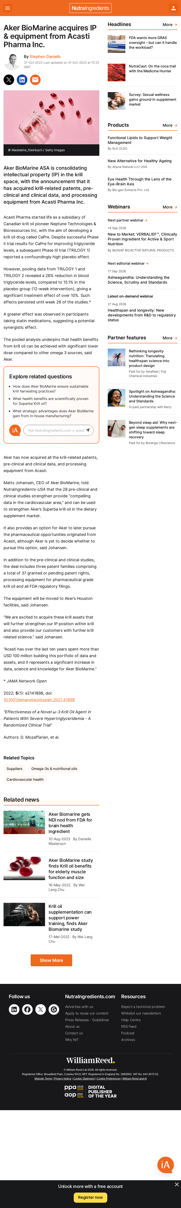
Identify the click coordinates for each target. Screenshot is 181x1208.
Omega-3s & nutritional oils (54, 768)
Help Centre (130, 1020)
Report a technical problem (143, 1006)
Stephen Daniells (45, 56)
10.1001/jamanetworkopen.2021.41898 (39, 699)
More (170, 24)
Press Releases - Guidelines (87, 1020)
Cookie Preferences (109, 1078)
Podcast (127, 1033)
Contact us (74, 1033)
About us (72, 1026)
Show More (51, 960)
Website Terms (43, 1078)
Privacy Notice (62, 1078)
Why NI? (71, 1039)
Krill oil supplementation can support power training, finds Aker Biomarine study (70, 918)
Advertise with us (79, 1006)
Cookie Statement (84, 1078)
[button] (165, 1165)
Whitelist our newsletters (141, 1013)
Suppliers (15, 768)
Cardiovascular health (25, 779)
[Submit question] (89, 430)
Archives (128, 1039)
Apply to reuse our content (86, 1013)
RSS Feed (128, 1026)
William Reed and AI (135, 1078)
